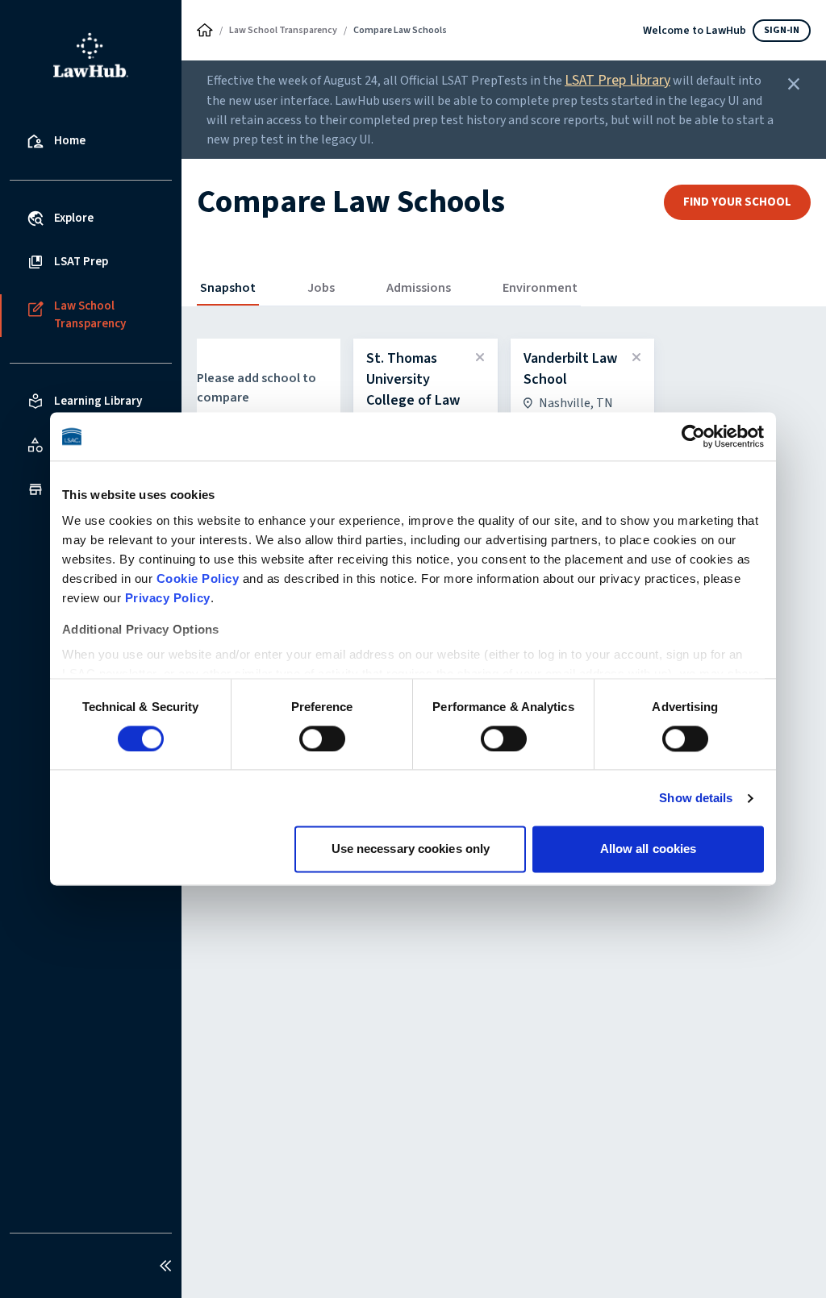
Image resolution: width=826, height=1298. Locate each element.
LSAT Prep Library (617, 80)
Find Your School (737, 201)
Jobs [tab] (321, 288)
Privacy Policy (168, 598)
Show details (695, 798)
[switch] (322, 738)
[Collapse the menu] (165, 1265)
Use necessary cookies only (411, 849)
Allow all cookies (648, 849)
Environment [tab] (540, 288)
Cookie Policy (198, 578)
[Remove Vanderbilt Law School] (636, 358)
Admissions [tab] (418, 288)
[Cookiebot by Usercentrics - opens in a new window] (693, 436)
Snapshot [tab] (228, 288)
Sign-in (781, 30)
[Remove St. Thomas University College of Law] (480, 358)
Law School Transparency (283, 30)
